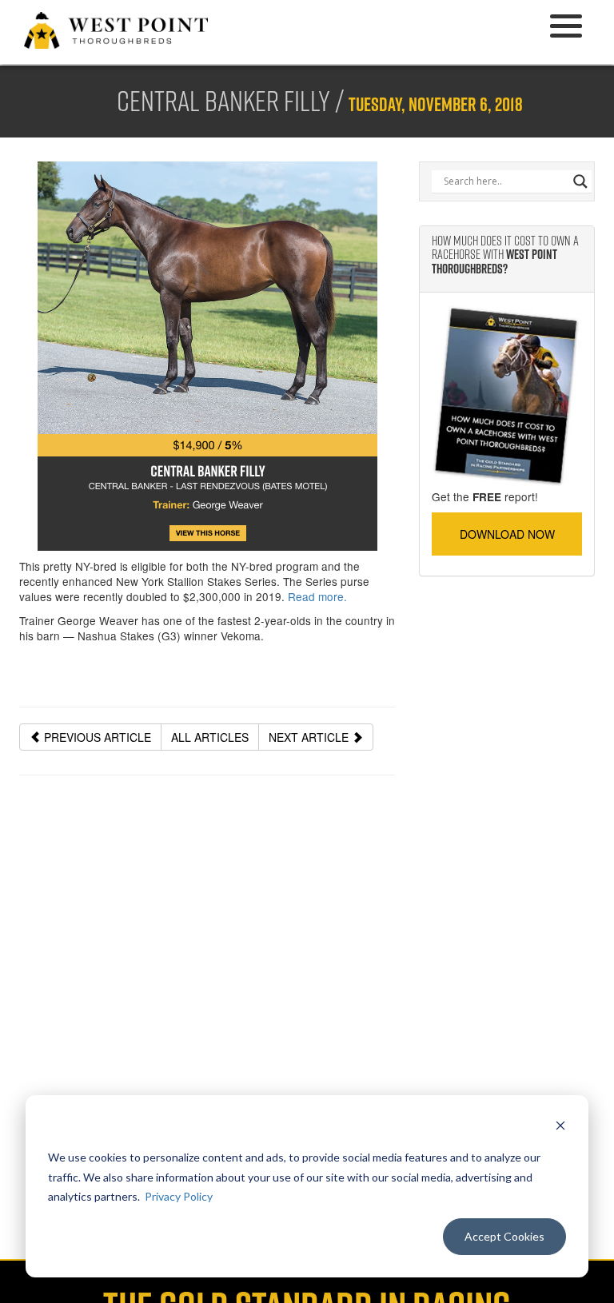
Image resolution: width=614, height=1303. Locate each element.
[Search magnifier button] (580, 181)
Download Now (507, 534)
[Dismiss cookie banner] (560, 1128)
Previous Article (96, 737)
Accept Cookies (504, 1236)
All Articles (210, 737)
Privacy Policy (179, 1196)
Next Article (310, 737)
